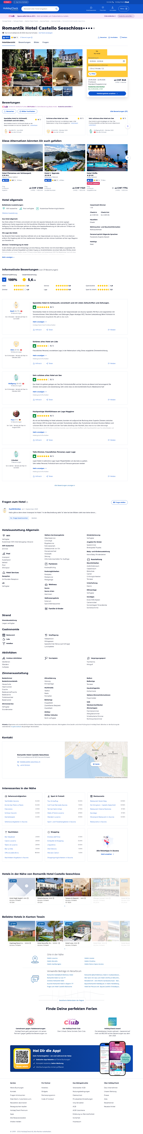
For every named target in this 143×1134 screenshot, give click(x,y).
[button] (27, 67)
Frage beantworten (20, 518)
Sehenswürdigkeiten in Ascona (16, 822)
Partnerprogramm (48, 1095)
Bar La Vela (9, 849)
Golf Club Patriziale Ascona (57, 805)
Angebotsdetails (16, 726)
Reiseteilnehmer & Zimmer (98, 65)
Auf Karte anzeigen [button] (46, 33)
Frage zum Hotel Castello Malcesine (59, 987)
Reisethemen (109, 1103)
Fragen (46, 42)
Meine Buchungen (17, 1088)
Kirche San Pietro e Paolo (14, 805)
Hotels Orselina (89, 961)
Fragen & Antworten (17, 1095)
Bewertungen (25, 42)
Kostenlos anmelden (125, 16)
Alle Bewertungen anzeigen (64, 485)
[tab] (97, 52)
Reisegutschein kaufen (18, 1107)
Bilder (36, 42)
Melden (34, 518)
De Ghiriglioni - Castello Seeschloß (102, 805)
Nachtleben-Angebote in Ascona (16, 858)
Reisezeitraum (93, 58)
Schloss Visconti (11, 813)
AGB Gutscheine (79, 1110)
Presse (106, 1095)
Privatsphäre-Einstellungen (83, 1099)
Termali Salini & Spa (54, 809)
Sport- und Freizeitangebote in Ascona (61, 822)
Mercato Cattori (53, 853)
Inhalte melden (15, 1122)
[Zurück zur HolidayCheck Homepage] (10, 8)
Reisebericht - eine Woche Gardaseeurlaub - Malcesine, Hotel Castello (102, 981)
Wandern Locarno (54, 817)
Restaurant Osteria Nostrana (100, 809)
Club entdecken (109, 16)
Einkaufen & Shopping (55, 841)
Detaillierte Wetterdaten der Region (71, 1000)
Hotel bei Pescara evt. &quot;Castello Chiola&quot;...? (102, 987)
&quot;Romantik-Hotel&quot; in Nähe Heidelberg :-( (102, 984)
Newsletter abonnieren (18, 1103)
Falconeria (8, 809)
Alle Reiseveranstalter (18, 1118)
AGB (74, 1107)
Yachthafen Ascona (12, 801)
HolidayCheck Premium (19, 1110)
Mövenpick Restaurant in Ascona (102, 817)
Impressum (77, 1122)
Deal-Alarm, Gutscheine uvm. (21, 1099)
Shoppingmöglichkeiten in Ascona (60, 858)
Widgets (44, 1091)
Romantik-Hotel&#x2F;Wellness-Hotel (60, 975)
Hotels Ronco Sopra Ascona (94, 964)
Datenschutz (77, 1095)
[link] (91, 8)
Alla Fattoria (51, 849)
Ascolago (93, 813)
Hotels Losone (89, 958)
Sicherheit (76, 1118)
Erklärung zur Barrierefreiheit (83, 1114)
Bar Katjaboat (10, 837)
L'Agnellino (51, 845)
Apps (12, 1114)
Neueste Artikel (109, 1107)
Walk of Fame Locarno (55, 813)
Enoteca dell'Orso (53, 837)
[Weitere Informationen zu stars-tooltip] (94, 28)
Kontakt (109, 2)
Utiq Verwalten (78, 1103)
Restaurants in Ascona (98, 822)
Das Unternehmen (111, 1088)
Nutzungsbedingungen (81, 1091)
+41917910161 (25, 765)
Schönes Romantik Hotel (55, 981)
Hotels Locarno (52, 958)
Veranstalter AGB (79, 1088)
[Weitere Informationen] (112, 188)
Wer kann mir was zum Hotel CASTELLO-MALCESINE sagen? (102, 978)
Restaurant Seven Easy (98, 801)
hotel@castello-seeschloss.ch (30, 762)
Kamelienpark (10, 817)
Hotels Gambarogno (54, 964)
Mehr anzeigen (7, 257)
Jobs (105, 1099)
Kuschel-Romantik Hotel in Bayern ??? (60, 984)
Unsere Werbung (110, 1091)
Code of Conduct (47, 1099)
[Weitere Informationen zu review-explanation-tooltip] (32, 37)
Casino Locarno (10, 841)
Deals (6, 2)
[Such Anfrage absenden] (56, 8)
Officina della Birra (12, 853)
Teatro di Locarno (11, 845)
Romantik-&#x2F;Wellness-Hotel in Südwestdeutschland (102, 975)
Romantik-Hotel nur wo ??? (56, 978)
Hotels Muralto (52, 961)
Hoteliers (44, 1088)
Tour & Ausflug (52, 801)
